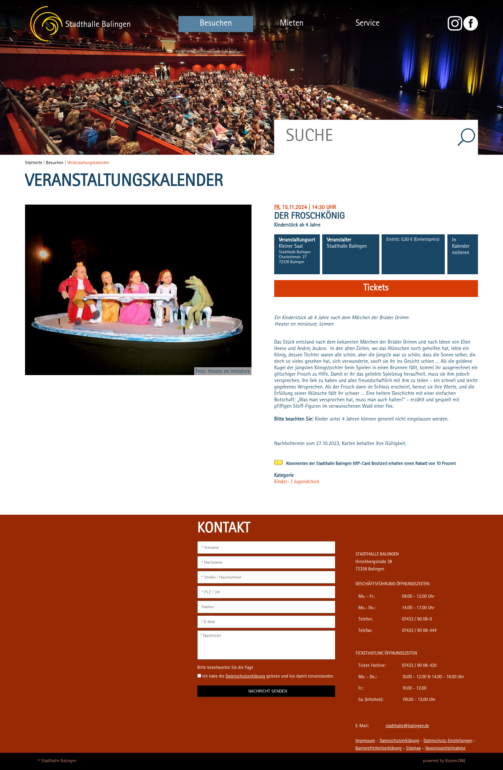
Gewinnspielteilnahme (445, 748)
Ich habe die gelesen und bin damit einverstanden (269, 676)
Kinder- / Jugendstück (296, 482)
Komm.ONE (455, 761)
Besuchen (216, 24)
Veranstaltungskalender (88, 163)
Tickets (376, 288)
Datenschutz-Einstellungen (448, 741)
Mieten (292, 24)
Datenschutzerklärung (399, 741)
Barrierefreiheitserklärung (378, 748)
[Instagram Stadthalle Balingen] (455, 29)
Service (368, 24)
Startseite (33, 163)
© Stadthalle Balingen (57, 761)
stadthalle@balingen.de (407, 726)
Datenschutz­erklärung (245, 676)
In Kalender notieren (461, 247)
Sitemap (413, 748)
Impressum (365, 741)
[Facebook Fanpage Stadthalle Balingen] (470, 29)
